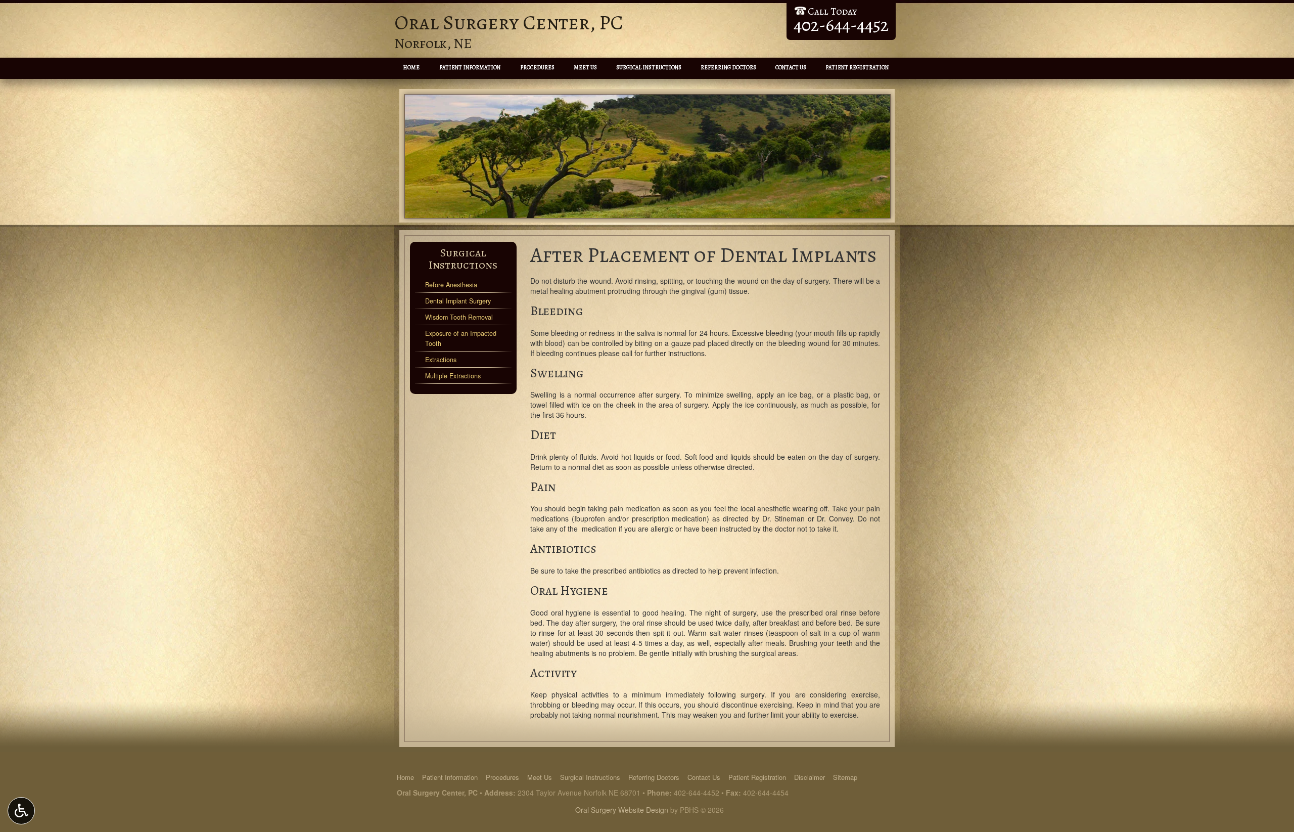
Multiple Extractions (453, 375)
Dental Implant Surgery (458, 300)
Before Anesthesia (451, 284)
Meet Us (585, 67)
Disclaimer (809, 777)
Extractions (440, 359)
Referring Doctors (728, 67)
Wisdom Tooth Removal (459, 317)
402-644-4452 (696, 792)
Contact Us (790, 67)
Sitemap (845, 777)
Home (411, 67)
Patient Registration (857, 67)
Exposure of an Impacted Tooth (460, 338)
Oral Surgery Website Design (621, 810)
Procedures (537, 67)
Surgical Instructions (648, 67)
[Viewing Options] (21, 810)
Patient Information (469, 67)
